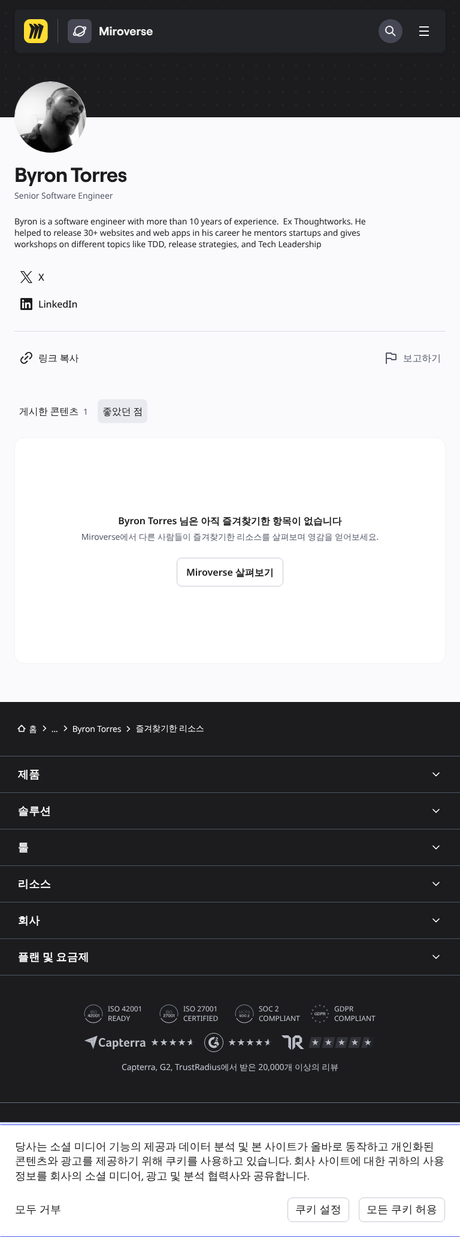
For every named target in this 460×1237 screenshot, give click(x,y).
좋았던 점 (122, 411)
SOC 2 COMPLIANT (279, 1013)
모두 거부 (38, 1209)
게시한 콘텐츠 (53, 411)
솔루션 (34, 810)
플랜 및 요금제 (53, 957)
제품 (29, 774)
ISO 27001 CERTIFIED (200, 1013)
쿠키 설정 (318, 1209)
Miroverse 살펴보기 (230, 572)
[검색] (390, 31)
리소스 (34, 883)
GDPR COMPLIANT (355, 1013)
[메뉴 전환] (424, 31)
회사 (29, 920)
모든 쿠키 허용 (402, 1209)
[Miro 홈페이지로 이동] (36, 31)
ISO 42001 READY (125, 1013)
